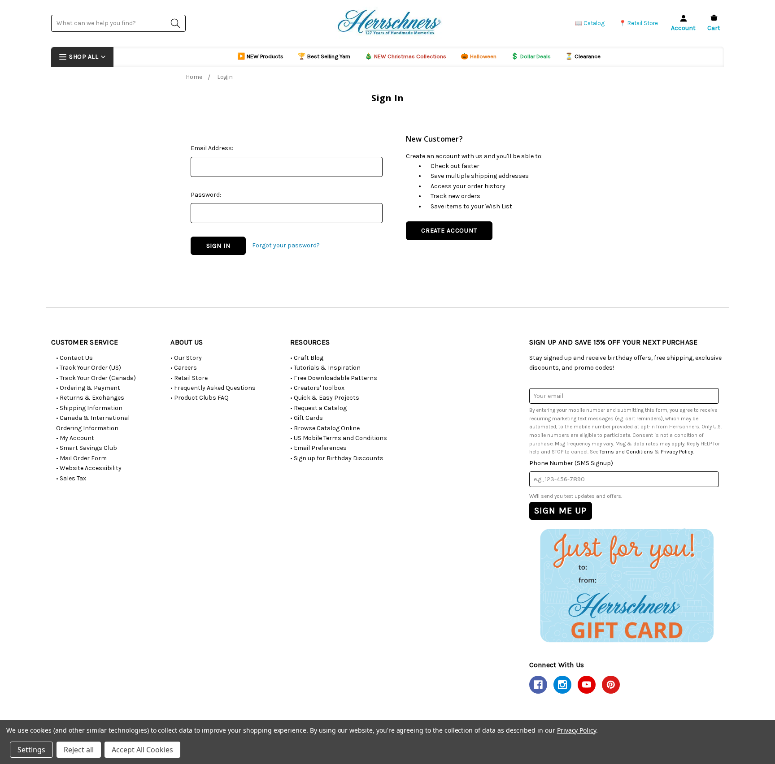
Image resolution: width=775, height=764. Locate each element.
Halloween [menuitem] (478, 56)
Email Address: (212, 148)
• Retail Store (189, 378)
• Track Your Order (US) (88, 367)
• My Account (75, 438)
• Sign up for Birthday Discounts (336, 458)
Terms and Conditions (626, 452)
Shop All (83, 56)
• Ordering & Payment (88, 388)
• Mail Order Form (81, 458)
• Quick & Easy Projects (324, 397)
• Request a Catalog (318, 408)
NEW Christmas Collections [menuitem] (405, 56)
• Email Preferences (318, 448)
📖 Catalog (590, 23)
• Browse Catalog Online (325, 428)
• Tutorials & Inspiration (325, 367)
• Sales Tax (71, 478)
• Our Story (186, 358)
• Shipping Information (89, 408)
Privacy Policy (677, 452)
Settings (31, 750)
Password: (206, 195)
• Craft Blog (306, 358)
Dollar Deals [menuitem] (531, 56)
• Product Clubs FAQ (199, 397)
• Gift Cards (306, 418)
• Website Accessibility (89, 468)
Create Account (449, 230)
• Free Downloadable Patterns (333, 378)
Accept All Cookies (142, 750)
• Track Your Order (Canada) (96, 378)
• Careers (183, 367)
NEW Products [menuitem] (260, 56)
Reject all (79, 750)
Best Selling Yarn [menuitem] (324, 56)
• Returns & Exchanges (90, 397)
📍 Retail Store (638, 23)
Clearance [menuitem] (583, 56)
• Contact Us (74, 358)
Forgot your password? (286, 245)
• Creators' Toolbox (317, 388)
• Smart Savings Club (86, 448)
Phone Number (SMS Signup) (571, 463)
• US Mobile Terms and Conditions (338, 438)
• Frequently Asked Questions (213, 388)
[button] (626, 585)
